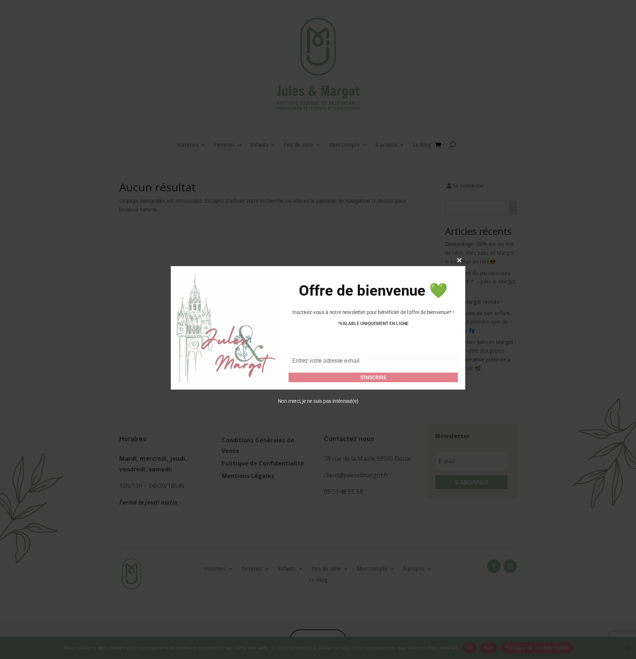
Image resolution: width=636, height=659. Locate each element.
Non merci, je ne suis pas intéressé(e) (318, 401)
